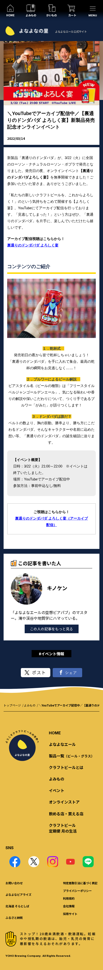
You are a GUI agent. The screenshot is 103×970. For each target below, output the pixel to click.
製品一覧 (71, 756)
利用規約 (68, 898)
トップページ (12, 705)
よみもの (29, 705)
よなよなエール (62, 744)
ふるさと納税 (14, 917)
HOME (55, 733)
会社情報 (68, 906)
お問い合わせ (14, 883)
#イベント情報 (51, 654)
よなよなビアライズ (18, 894)
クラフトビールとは (66, 767)
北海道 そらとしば (17, 906)
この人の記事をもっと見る (51, 628)
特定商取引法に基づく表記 (80, 883)
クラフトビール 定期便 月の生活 (63, 828)
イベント (56, 790)
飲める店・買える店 (66, 814)
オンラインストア (64, 802)
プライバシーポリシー (77, 891)
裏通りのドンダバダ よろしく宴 (32, 245)
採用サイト (70, 914)
